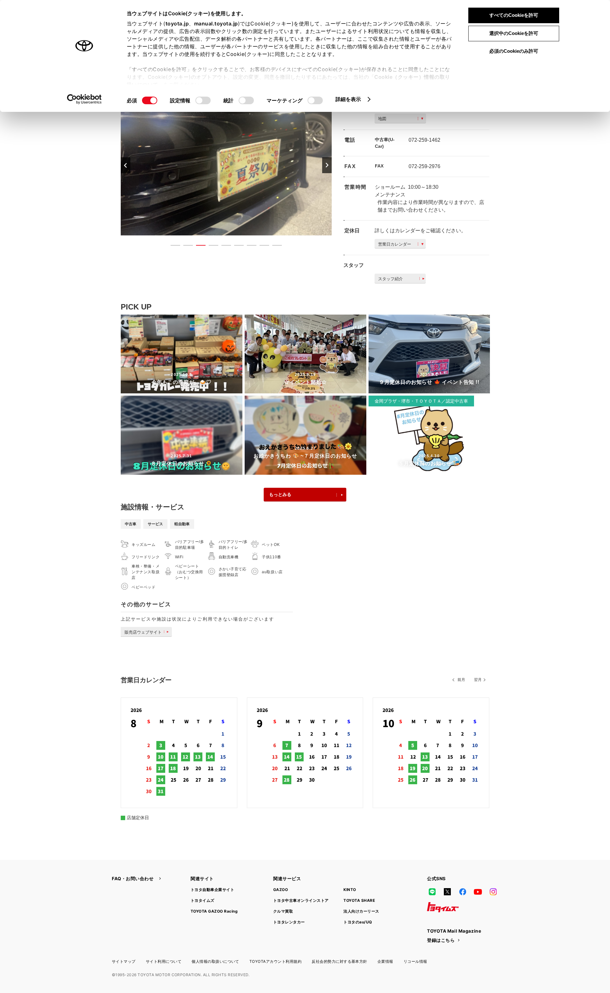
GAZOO (280, 889)
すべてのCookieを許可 (513, 15)
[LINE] (432, 892)
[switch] (203, 100)
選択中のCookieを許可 (513, 33)
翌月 (478, 679)
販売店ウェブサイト (143, 632)
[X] (447, 892)
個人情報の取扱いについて (215, 961)
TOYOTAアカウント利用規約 (275, 961)
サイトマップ (124, 961)
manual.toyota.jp (216, 23)
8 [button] (261, 246)
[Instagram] (493, 892)
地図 (382, 118)
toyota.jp (177, 23)
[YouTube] (478, 892)
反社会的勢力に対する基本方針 (339, 961)
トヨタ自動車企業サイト (212, 889)
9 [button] (273, 246)
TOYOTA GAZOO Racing (214, 911)
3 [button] (197, 246)
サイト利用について (163, 961)
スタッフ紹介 (390, 278)
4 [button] (210, 246)
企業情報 (385, 961)
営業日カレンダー (394, 244)
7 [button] (248, 246)
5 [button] (223, 246)
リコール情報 (415, 961)
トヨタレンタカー (289, 922)
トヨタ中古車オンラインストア (301, 900)
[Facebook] (463, 892)
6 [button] (235, 246)
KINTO (349, 889)
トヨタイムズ (202, 900)
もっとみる (280, 494)
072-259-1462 (424, 140)
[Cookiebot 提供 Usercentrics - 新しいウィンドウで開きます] (84, 99)
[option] (226, 165)
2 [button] (184, 246)
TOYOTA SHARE (359, 900)
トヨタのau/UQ (357, 922)
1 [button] (172, 246)
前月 (461, 679)
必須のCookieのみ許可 (513, 51)
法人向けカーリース (361, 911)
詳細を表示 (348, 99)
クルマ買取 (283, 911)
